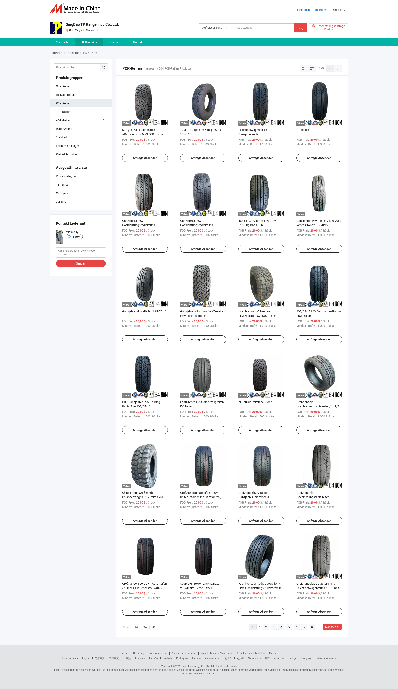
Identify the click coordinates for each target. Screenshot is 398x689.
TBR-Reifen (63, 112)
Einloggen (303, 10)
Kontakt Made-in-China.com (216, 653)
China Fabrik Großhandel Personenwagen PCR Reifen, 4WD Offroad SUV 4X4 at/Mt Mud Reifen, (145, 497)
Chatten (76, 236)
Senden (81, 263)
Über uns (115, 42)
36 (145, 627)
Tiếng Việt (306, 658)
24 (136, 627)
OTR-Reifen (63, 86)
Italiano (196, 658)
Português (182, 658)
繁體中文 (114, 658)
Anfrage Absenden (145, 158)
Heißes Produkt (66, 95)
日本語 (127, 658)
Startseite (62, 42)
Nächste (330, 627)
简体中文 (100, 658)
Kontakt (138, 42)
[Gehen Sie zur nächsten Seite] (338, 68)
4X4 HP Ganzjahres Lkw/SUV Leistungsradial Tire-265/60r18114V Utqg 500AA (257, 225)
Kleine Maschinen (67, 154)
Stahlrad (61, 137)
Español (153, 658)
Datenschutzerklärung (184, 653)
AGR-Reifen (63, 120)
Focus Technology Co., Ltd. (195, 666)
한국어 (228, 658)
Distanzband (64, 129)
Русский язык (213, 658)
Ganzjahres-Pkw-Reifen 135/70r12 (144, 311)
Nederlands (254, 658)
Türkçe (292, 658)
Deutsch (167, 658)
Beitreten (321, 10)
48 (154, 627)
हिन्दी (267, 658)
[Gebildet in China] (76, 8)
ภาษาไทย (279, 658)
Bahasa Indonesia (327, 658)
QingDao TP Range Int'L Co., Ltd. (92, 24)
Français (140, 658)
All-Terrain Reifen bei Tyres (255, 402)
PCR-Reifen (63, 103)
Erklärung (138, 653)
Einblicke (274, 653)
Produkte (91, 42)
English (86, 658)
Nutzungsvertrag (157, 653)
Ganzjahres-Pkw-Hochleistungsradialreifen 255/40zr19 (138, 225)
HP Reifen (302, 130)
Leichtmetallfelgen (68, 146)
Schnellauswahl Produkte (250, 653)
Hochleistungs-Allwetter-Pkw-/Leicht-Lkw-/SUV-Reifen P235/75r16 (257, 315)
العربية (240, 658)
